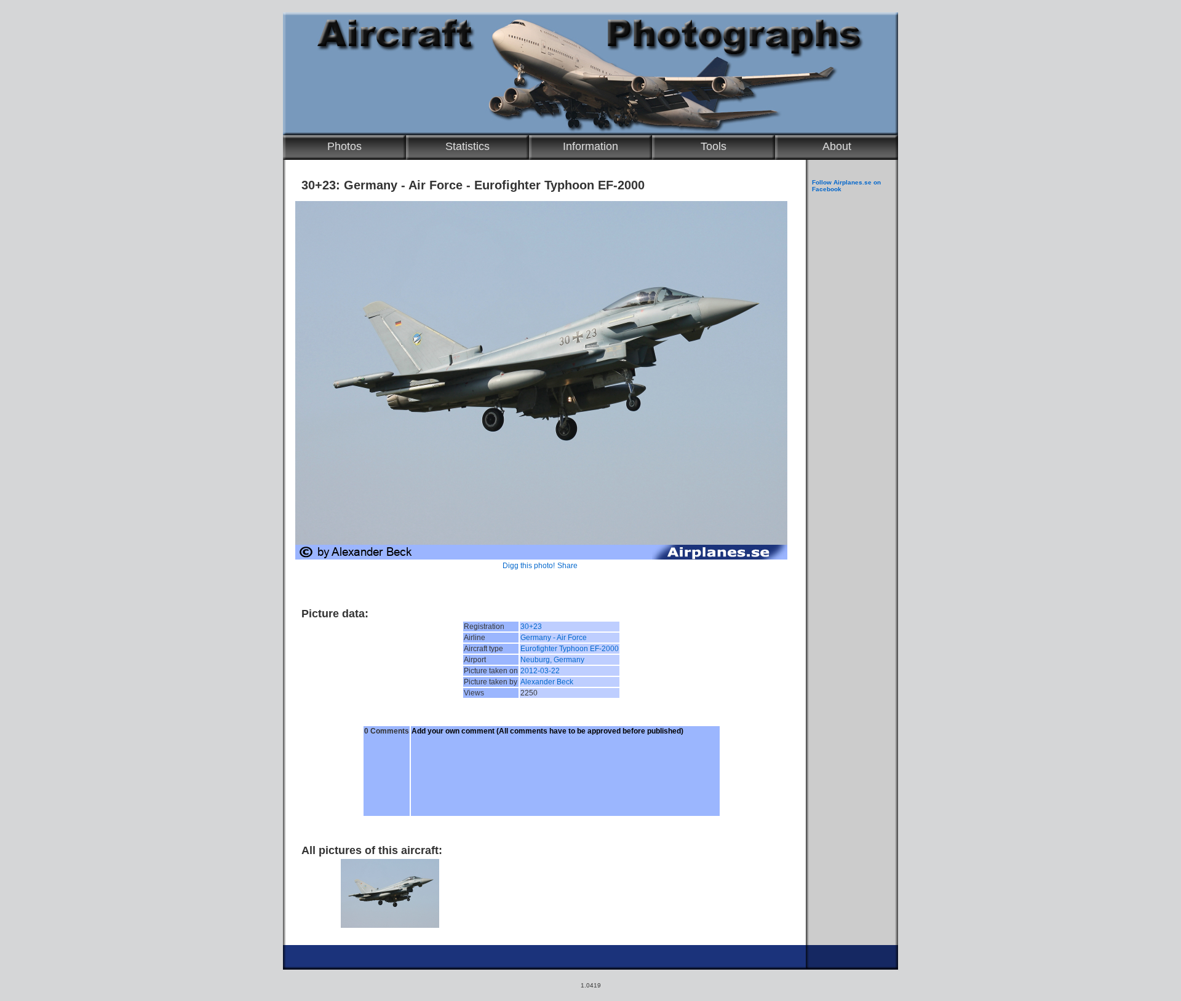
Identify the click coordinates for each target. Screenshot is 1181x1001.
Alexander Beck (546, 682)
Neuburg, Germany (552, 659)
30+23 (531, 626)
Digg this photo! (529, 565)
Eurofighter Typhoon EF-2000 (569, 648)
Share (567, 565)
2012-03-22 (540, 671)
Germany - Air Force (553, 637)
